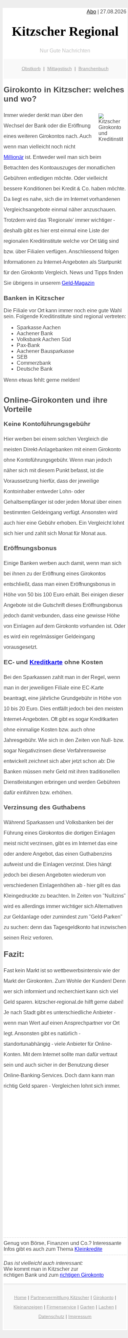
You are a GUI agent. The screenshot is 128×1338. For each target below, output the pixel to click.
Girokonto (103, 1297)
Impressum (80, 1316)
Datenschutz (51, 1316)
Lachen (106, 1306)
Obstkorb (31, 68)
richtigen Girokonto (82, 1275)
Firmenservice (61, 1306)
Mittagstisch (59, 68)
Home (20, 1297)
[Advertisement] (64, 1166)
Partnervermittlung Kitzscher (60, 1297)
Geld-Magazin (78, 283)
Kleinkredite (88, 1249)
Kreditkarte (46, 662)
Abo (91, 11)
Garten (87, 1306)
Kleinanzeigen (28, 1306)
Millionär (14, 157)
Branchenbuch (93, 68)
